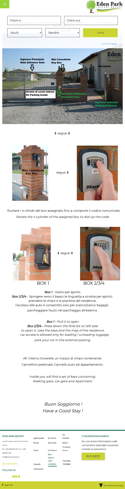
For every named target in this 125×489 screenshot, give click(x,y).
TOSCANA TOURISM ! (66, 462)
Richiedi (93, 456)
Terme (35, 450)
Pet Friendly (65, 436)
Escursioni (52, 443)
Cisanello (37, 464)
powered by (109, 44)
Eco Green (52, 438)
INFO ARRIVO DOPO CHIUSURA (52, 459)
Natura (65, 443)
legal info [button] (8, 485)
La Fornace (52, 450)
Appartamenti (38, 438)
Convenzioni (38, 469)
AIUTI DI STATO (10, 463)
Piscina (36, 443)
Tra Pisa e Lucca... (66, 448)
